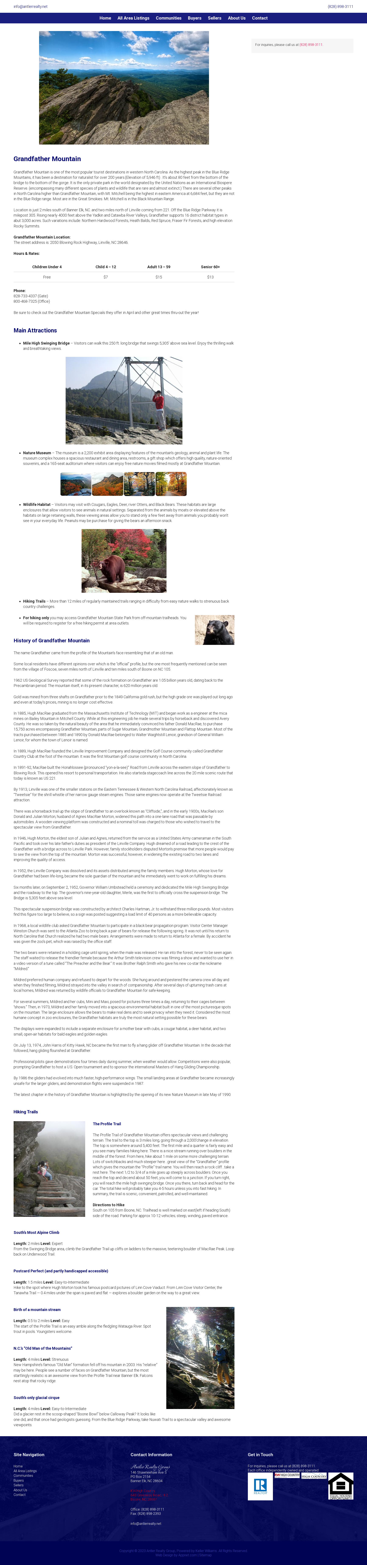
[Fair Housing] (340, 1486)
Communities (23, 1476)
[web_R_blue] (260, 1486)
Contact (19, 1495)
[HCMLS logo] (313, 1486)
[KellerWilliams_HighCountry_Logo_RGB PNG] (287, 1486)
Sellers (19, 1485)
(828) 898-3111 (311, 45)
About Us (20, 1490)
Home (18, 1466)
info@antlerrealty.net (146, 1524)
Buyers (19, 1480)
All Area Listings (25, 1471)
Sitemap (205, 1555)
